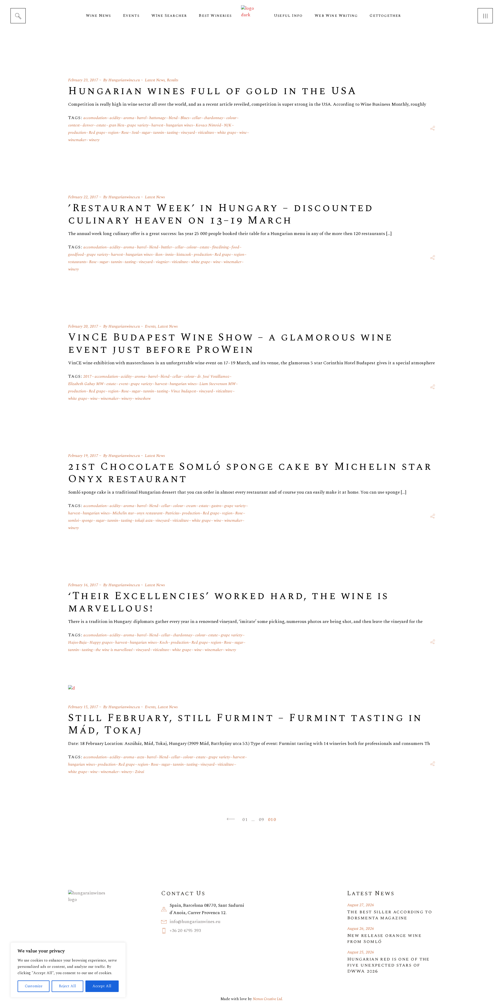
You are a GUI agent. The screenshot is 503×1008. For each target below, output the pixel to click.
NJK (228, 125)
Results (172, 80)
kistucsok (184, 255)
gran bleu (116, 125)
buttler (166, 247)
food (235, 247)
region (113, 133)
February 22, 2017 (83, 197)
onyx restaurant (149, 513)
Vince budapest (183, 391)
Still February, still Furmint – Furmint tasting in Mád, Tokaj (245, 724)
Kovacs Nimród (208, 125)
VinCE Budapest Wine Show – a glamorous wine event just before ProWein (230, 343)
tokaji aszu (143, 521)
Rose (125, 133)
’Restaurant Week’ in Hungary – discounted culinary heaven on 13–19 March (221, 214)
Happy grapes (101, 642)
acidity (115, 118)
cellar (196, 118)
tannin (158, 133)
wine (243, 133)
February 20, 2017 (83, 326)
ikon (158, 255)
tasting (172, 133)
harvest (157, 125)
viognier (162, 262)
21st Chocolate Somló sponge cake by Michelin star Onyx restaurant (250, 473)
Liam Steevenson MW (217, 384)
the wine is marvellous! (114, 650)
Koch (164, 642)
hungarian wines (179, 125)
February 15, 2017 (83, 707)
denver (88, 125)
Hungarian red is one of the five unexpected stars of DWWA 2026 (388, 965)
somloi (73, 521)
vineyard (188, 133)
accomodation (95, 118)
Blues (185, 118)
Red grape (97, 133)
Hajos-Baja (77, 642)
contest (74, 125)
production (77, 133)
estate (101, 125)
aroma (128, 118)
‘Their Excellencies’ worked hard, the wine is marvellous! (228, 602)
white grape (226, 133)
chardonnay (213, 118)
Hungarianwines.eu (124, 80)
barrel (141, 118)
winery (94, 140)
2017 (87, 377)
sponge (87, 521)
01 (245, 820)
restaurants (77, 262)
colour (231, 118)
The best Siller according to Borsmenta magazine (389, 915)
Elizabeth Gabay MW (85, 384)
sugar (146, 133)
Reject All (67, 986)
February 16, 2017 (83, 585)
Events (150, 326)
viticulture (206, 133)
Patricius (172, 513)
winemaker (77, 140)
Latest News (155, 80)
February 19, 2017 (83, 456)
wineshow (143, 399)
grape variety (138, 125)
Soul (135, 133)
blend (173, 118)
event (123, 384)
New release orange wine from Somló (384, 938)
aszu (140, 757)
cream (191, 506)
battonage (157, 118)
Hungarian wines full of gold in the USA (212, 91)
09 (261, 820)
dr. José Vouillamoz (213, 377)
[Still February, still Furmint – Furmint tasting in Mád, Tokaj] (71, 688)
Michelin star (123, 513)
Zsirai (139, 772)
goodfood (76, 255)
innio (169, 255)
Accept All (101, 986)
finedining (220, 247)
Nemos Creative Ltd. (268, 999)
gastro (216, 506)
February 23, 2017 (83, 80)
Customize (33, 986)
